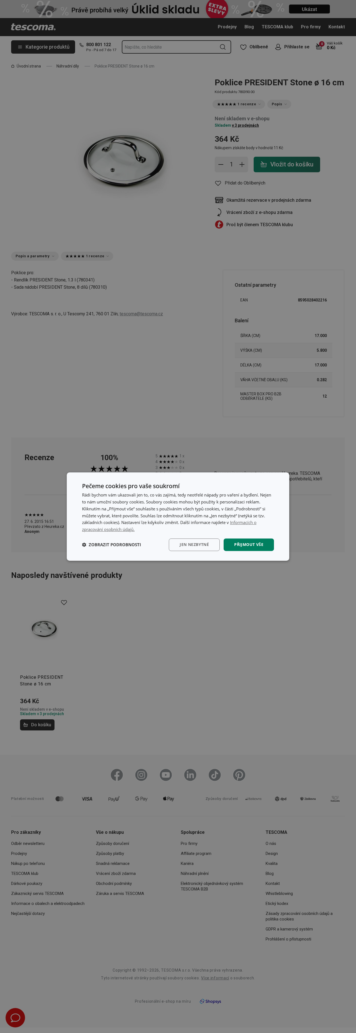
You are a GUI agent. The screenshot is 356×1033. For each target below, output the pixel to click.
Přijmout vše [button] (248, 544)
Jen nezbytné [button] (194, 544)
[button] (111, 545)
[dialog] (178, 516)
